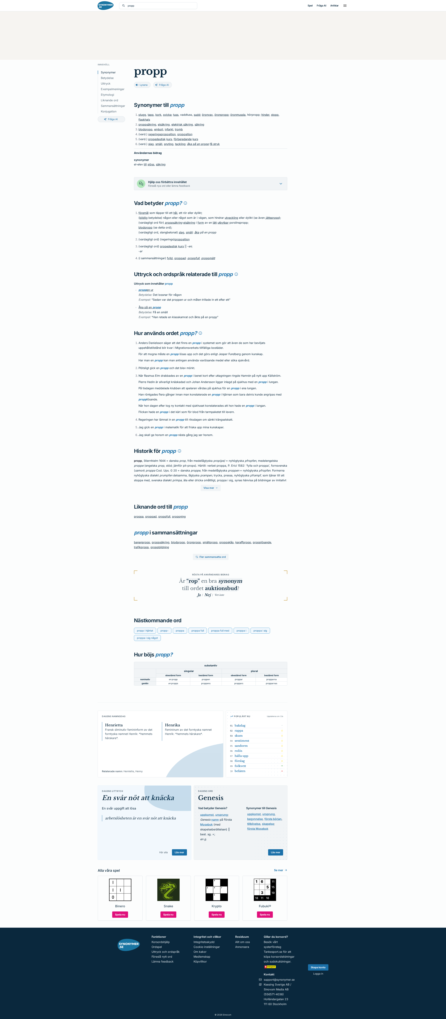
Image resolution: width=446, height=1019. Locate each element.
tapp (151, 114)
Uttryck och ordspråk (166, 951)
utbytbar (223, 222)
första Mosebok (257, 828)
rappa (239, 730)
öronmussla (237, 114)
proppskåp (226, 542)
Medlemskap (202, 956)
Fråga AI (321, 5)
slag (151, 144)
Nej (207, 595)
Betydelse (107, 78)
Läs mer (179, 852)
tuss (175, 114)
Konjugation (108, 111)
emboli (158, 129)
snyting (168, 144)
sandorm (241, 745)
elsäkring (164, 124)
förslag (240, 761)
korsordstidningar (282, 956)
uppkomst (207, 814)
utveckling (231, 217)
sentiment (242, 740)
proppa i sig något (147, 637)
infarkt (169, 129)
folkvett (240, 766)
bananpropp (142, 542)
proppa (139, 516)
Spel (310, 5)
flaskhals (144, 119)
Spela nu (120, 914)
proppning (179, 516)
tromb (179, 129)
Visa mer (208, 487)
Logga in (318, 973)
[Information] (185, 203)
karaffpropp (243, 542)
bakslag (240, 725)
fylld (170, 258)
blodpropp (145, 129)
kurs (169, 139)
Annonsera (242, 947)
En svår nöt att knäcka (138, 798)
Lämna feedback (163, 961)
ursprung (221, 814)
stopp (275, 114)
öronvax (207, 114)
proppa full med (220, 630)
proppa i (241, 630)
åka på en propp (198, 144)
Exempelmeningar (112, 89)
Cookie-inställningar (207, 947)
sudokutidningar (280, 961)
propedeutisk (157, 139)
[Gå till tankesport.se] (279, 966)
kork (158, 114)
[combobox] (161, 5)
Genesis (211, 798)
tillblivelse (253, 824)
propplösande (262, 542)
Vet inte (219, 594)
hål (175, 213)
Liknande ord (109, 100)
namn (215, 819)
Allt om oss (242, 942)
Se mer (278, 870)
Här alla (163, 852)
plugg (142, 114)
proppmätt (208, 258)
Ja (199, 595)
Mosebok (206, 824)
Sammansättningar (113, 106)
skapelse (268, 824)
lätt (215, 222)
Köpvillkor (200, 961)
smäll (158, 144)
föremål (144, 213)
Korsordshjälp (161, 942)
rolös (238, 750)
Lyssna (144, 84)
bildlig (144, 217)
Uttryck (105, 83)
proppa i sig (260, 630)
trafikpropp (141, 547)
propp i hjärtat (145, 630)
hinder (265, 114)
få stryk (215, 144)
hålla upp (241, 756)
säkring (199, 124)
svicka (167, 114)
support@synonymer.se (279, 979)
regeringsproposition (162, 134)
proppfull (193, 258)
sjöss (151, 164)
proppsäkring (147, 124)
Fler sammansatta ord (212, 556)
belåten (240, 771)
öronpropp (221, 114)
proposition (184, 134)
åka (196, 232)
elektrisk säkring (182, 124)
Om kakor (200, 951)
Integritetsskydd (204, 942)
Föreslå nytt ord (162, 956)
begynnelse (255, 819)
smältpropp (210, 542)
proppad (180, 258)
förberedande (183, 139)
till (145, 164)
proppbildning (160, 547)
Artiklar (334, 5)
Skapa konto (318, 967)
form (201, 222)
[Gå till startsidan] (106, 5)
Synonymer (108, 72)
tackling (180, 144)
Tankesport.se (273, 951)
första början (273, 819)
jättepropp (272, 217)
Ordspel (157, 947)
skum (239, 735)
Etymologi (107, 94)
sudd (197, 114)
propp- (164, 630)
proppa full (197, 630)
